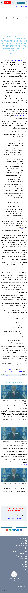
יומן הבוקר (16, 6)
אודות (14, 580)
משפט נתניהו (18, 371)
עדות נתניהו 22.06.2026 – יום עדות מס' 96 (14, 483)
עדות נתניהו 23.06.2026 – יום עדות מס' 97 (14, 441)
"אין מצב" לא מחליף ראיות (20, 229)
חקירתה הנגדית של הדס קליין (19, 60)
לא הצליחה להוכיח (20, 115)
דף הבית (25, 6)
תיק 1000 (3, 371)
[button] (13, 2)
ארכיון (21, 6)
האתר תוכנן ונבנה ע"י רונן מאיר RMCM (14, 591)
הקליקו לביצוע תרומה (14, 519)
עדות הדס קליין (11, 371)
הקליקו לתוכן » (24, 423)
